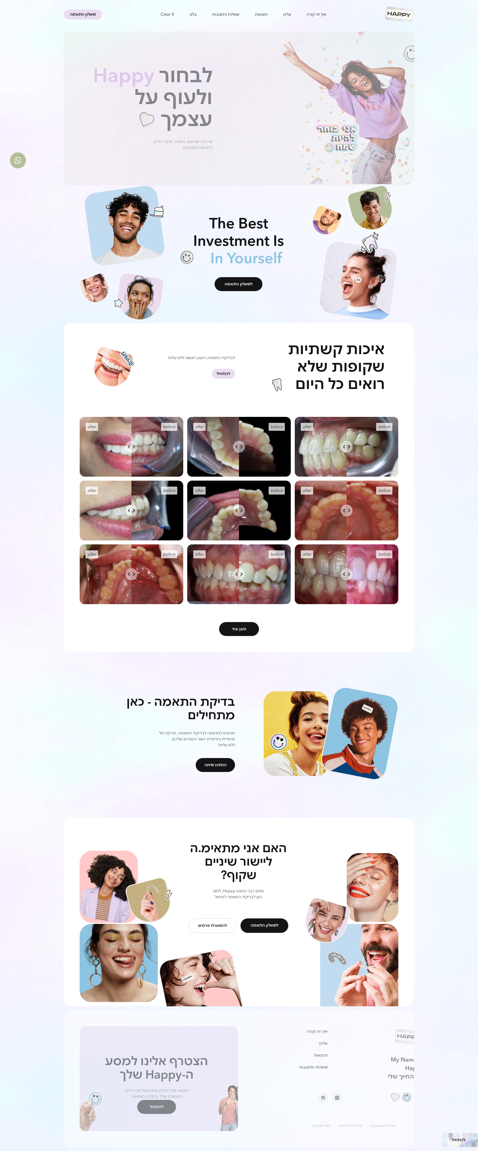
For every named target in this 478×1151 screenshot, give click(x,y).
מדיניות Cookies (383, 1126)
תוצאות (261, 14)
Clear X (167, 14)
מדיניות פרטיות (350, 1126)
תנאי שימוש (322, 1126)
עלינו (287, 14)
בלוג (193, 14)
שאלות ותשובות (225, 14)
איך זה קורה (316, 14)
